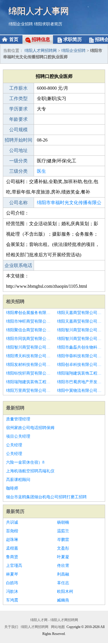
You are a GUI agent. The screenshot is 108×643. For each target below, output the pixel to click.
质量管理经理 (18, 419)
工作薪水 (18, 88)
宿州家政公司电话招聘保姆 (30, 428)
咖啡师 (12, 488)
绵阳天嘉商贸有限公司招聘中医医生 (79, 321)
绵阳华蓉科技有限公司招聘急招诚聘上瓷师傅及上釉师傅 (79, 356)
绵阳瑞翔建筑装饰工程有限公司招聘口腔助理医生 (28, 382)
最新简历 (15, 511)
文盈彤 (63, 548)
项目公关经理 (18, 436)
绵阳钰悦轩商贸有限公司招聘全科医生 (28, 373)
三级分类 (18, 171)
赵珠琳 (12, 539)
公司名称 (18, 202)
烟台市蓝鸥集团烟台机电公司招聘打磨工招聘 (46, 497)
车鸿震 (12, 600)
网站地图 (58, 627)
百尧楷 (12, 531)
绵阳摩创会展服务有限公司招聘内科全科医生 (28, 313)
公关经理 (14, 445)
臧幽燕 (63, 600)
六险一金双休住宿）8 (25, 462)
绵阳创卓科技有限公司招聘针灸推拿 (79, 364)
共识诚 (12, 522)
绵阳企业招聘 (21, 24)
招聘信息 (41, 39)
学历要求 (18, 108)
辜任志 (63, 583)
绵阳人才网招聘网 (40, 50)
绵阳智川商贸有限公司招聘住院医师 (28, 347)
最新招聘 (15, 407)
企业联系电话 (18, 265)
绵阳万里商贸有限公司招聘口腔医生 (28, 390)
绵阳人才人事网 (39, 11)
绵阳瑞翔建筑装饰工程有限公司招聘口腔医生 (79, 373)
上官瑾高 (14, 565)
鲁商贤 (12, 557)
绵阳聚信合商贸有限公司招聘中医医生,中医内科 (28, 330)
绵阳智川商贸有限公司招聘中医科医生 (79, 330)
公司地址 (18, 150)
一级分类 (18, 160)
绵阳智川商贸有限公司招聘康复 (79, 338)
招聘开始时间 (18, 140)
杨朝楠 (63, 522)
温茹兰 (63, 531)
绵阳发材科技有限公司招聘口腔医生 (28, 364)
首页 (13, 39)
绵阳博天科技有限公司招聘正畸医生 (28, 356)
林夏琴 (12, 574)
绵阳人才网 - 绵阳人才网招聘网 (54, 620)
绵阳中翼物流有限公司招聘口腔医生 (79, 390)
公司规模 (18, 129)
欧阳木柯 (65, 591)
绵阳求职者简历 (48, 24)
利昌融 (63, 574)
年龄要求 (18, 119)
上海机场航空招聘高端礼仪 (30, 471)
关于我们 (11, 627)
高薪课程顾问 (18, 479)
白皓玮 (12, 583)
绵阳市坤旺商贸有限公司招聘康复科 (28, 321)
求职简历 (72, 39)
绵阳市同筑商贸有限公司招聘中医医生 (28, 338)
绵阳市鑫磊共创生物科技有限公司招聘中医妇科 (79, 347)
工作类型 (18, 98)
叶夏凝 (63, 557)
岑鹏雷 (63, 539)
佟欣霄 (63, 565)
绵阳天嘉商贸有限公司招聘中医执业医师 (79, 313)
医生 (41, 171)
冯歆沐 (12, 591)
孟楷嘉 (12, 548)
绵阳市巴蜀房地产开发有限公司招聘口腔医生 (79, 382)
